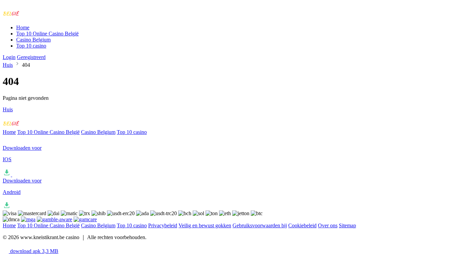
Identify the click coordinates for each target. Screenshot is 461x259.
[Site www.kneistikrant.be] (31, 16)
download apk (33, 251)
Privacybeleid (162, 225)
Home (22, 27)
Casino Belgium (33, 39)
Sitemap (347, 225)
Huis (8, 65)
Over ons (327, 225)
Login (9, 57)
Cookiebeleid (302, 225)
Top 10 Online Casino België (47, 33)
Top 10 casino (31, 46)
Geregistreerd (31, 57)
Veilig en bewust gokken (205, 225)
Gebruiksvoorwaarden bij (260, 225)
